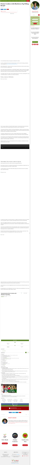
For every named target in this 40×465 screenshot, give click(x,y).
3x (28, 352)
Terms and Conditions (14, 463)
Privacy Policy (17, 463)
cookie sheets (4, 350)
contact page (18, 454)
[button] (1, 296)
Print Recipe (15, 340)
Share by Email (15, 405)
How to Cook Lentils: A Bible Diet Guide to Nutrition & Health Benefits (35, 33)
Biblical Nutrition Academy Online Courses (16, 408)
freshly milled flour (7, 358)
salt (4, 359)
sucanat (5, 364)
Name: (32, 18)
